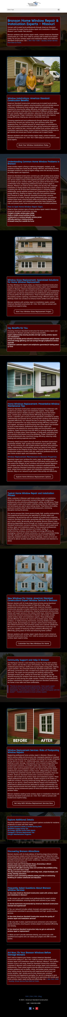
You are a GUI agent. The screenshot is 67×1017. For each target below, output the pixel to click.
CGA (31, 996)
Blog (40, 996)
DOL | (36, 996)
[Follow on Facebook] (30, 1008)
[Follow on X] (33, 1008)
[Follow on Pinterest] (36, 1008)
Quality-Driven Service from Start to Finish (24, 981)
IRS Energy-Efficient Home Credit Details (21, 830)
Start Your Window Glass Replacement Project (33, 312)
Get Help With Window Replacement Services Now (33, 803)
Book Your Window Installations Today (33, 145)
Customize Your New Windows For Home (33, 643)
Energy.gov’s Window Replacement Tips (21, 832)
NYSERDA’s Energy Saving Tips (18, 828)
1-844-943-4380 (33, 40)
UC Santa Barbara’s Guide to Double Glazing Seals (25, 826)
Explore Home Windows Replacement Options (33, 477)
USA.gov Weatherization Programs (19, 834)
